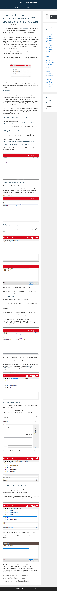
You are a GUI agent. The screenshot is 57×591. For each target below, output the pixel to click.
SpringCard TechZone (28, 2)
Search (47, 14)
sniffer (36, 577)
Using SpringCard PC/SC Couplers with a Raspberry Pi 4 (17, 581)
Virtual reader (17, 578)
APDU (5, 577)
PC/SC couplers (22, 575)
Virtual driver (10, 578)
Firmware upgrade (26, 7)
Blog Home (7, 7)
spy (3, 578)
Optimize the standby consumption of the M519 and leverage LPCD (50, 73)
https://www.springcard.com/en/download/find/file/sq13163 (18, 141)
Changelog (15, 7)
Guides (36, 7)
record (19, 577)
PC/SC (16, 577)
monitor (12, 577)
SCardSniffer (25, 28)
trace (6, 578)
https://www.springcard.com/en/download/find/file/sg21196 (18, 123)
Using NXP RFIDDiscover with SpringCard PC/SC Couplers (17, 580)
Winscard (22, 578)
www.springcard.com (48, 7)
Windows (28, 575)
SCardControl (25, 577)
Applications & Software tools (11, 575)
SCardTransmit (31, 577)
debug (9, 577)
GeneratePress (38, 589)
